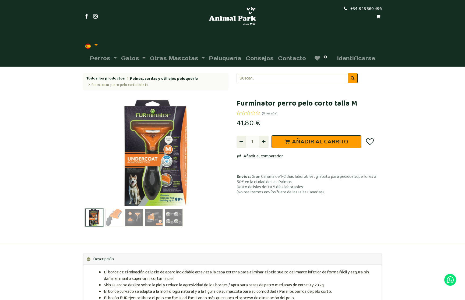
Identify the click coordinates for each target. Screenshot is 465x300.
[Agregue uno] (263, 142)
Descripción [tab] (103, 259)
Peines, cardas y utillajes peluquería (164, 78)
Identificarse (356, 58)
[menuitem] (225, 58)
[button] (94, 152)
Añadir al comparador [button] (263, 156)
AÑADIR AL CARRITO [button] (320, 141)
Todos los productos (105, 78)
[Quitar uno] (241, 142)
